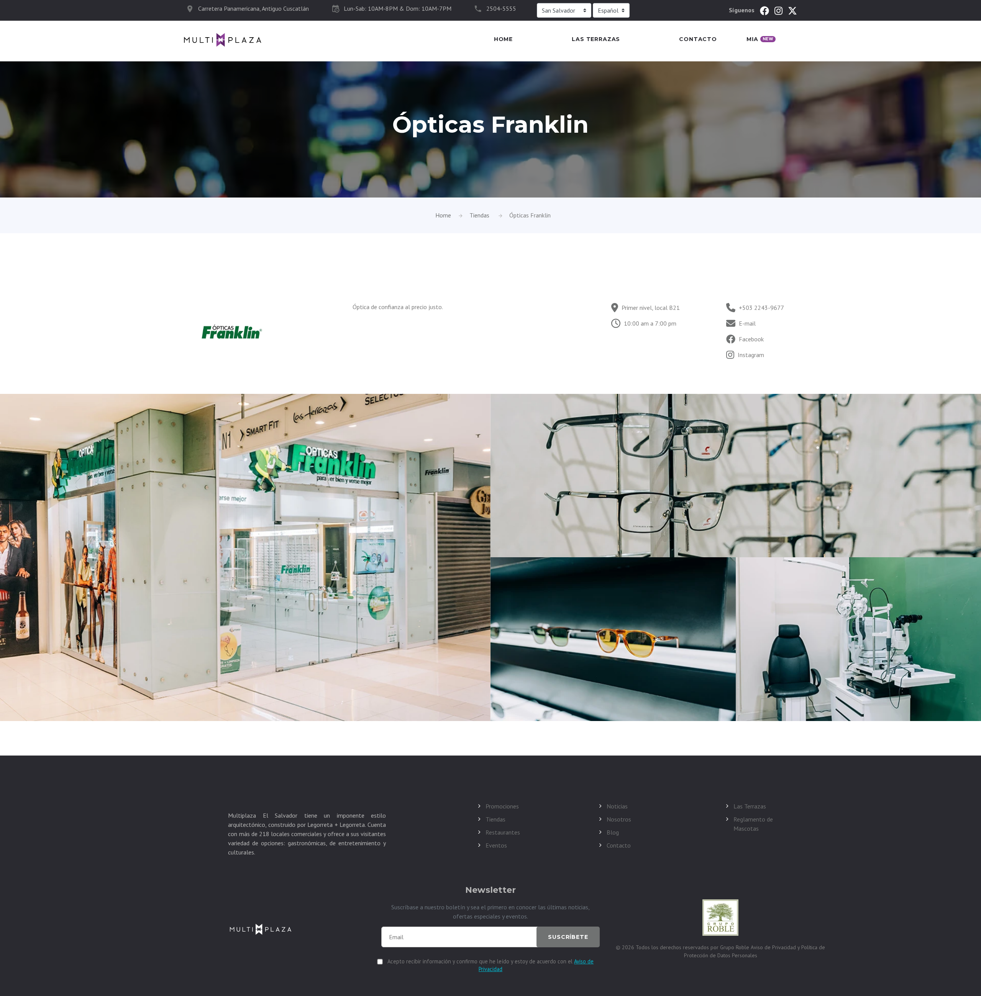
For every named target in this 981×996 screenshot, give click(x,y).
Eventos (496, 845)
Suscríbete (568, 936)
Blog (613, 832)
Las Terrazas (596, 39)
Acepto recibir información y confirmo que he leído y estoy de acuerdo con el (490, 965)
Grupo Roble (735, 947)
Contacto (698, 39)
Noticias (617, 806)
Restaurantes (503, 832)
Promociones (502, 806)
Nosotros (619, 819)
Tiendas (479, 215)
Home (503, 39)
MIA (759, 39)
